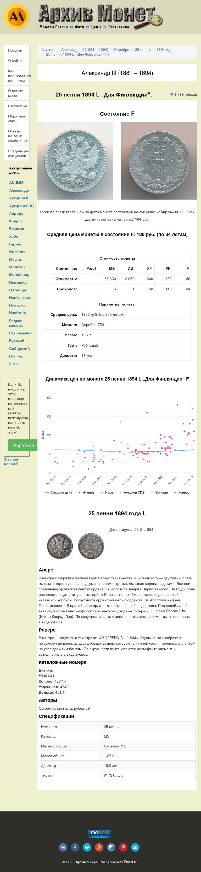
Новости (15, 50)
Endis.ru (130, 861)
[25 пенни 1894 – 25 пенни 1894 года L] (60, 545)
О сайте (15, 60)
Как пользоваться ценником (19, 75)
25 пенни (143, 49)
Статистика (17, 105)
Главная (48, 49)
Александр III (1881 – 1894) (84, 49)
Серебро (121, 49)
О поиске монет (16, 93)
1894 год (164, 49)
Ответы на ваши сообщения (18, 135)
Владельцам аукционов (19, 153)
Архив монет (86, 861)
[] (11, 461)
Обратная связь (16, 118)
